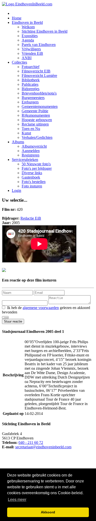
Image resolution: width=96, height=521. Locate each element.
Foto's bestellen (34, 182)
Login (16, 190)
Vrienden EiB (32, 53)
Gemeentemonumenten (40, 106)
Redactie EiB (30, 218)
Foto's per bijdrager (37, 168)
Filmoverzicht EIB (36, 71)
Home (16, 18)
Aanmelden (31, 151)
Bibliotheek (31, 80)
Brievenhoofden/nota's (39, 93)
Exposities (30, 36)
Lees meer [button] (17, 499)
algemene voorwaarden (41, 308)
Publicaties (30, 84)
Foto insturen (32, 186)
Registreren (30, 155)
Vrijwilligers (31, 49)
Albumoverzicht (34, 146)
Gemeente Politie (35, 111)
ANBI (27, 58)
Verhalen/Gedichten (37, 137)
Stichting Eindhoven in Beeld (44, 31)
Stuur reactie (13, 321)
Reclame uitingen (35, 124)
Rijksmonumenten (36, 115)
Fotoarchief (30, 67)
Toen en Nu (31, 129)
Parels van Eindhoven (39, 44)
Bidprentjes (30, 89)
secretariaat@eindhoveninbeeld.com (43, 447)
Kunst (26, 133)
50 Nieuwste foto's (36, 164)
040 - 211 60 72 (30, 442)
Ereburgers (30, 102)
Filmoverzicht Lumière (39, 75)
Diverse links (32, 173)
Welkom (28, 27)
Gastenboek (31, 177)
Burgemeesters (33, 98)
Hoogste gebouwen (37, 120)
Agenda (28, 40)
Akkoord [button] (48, 512)
